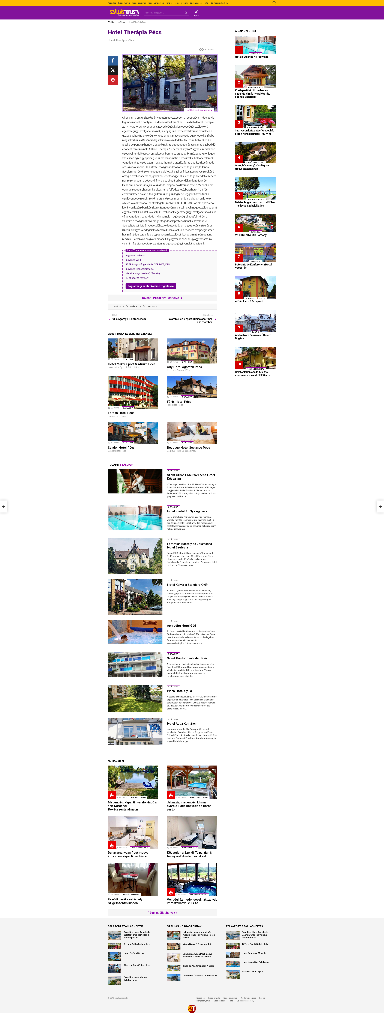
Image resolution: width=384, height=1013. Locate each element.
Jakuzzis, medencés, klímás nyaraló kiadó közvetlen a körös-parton (189, 806)
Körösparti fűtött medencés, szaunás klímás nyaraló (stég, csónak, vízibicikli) (252, 93)
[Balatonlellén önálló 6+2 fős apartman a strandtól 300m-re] (255, 358)
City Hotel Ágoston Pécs (184, 367)
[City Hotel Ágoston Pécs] (192, 350)
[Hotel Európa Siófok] (114, 956)
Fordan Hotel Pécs (121, 413)
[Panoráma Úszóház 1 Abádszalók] (173, 977)
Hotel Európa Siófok (134, 953)
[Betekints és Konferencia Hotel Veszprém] (255, 252)
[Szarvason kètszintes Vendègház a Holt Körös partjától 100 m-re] (255, 116)
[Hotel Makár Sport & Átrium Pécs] (133, 349)
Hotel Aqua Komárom (182, 723)
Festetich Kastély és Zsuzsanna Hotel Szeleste (189, 545)
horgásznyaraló (199, 797)
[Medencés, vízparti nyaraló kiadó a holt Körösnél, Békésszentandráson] (133, 782)
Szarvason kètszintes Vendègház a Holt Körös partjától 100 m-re (254, 132)
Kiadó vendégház (156, 3)
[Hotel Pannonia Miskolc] (233, 955)
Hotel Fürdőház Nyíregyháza (187, 511)
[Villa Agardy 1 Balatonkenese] (3, 506)
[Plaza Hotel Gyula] (135, 698)
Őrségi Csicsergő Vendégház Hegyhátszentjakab (252, 167)
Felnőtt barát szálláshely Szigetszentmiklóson (125, 901)
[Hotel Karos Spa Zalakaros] (233, 964)
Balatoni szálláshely (219, 3)
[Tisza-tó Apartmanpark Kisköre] (173, 968)
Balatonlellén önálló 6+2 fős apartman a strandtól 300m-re (252, 373)
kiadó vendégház (198, 895)
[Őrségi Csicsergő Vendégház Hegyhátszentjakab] (255, 152)
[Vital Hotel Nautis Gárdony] (255, 223)
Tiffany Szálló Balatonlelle (137, 944)
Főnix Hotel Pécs (179, 402)
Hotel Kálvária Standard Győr (187, 585)
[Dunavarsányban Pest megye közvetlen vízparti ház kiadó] (133, 832)
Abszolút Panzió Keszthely (137, 965)
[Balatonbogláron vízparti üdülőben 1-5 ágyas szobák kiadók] (255, 188)
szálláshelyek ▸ (162, 913)
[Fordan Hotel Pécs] (133, 392)
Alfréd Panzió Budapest (249, 301)
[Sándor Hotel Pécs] (133, 433)
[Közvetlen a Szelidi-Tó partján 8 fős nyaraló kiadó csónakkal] (192, 832)
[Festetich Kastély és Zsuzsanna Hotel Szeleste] (135, 556)
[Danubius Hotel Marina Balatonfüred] (114, 980)
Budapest (250, 298)
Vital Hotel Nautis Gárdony (250, 235)
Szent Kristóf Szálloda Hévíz (187, 658)
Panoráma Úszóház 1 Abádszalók (200, 975)
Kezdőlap (112, 3)
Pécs (134, 306)
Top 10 (196, 15)
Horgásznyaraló (181, 3)
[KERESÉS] (274, 3)
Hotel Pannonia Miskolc (254, 953)
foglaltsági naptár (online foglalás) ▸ (151, 286)
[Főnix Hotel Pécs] (192, 387)
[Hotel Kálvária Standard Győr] (135, 597)
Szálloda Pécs (149, 306)
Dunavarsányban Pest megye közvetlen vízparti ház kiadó (128, 854)
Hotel (206, 3)
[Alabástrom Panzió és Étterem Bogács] (255, 321)
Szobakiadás (196, 3)
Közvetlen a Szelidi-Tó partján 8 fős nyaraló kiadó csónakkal (189, 854)
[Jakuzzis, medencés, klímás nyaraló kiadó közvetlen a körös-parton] (192, 782)
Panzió (169, 3)
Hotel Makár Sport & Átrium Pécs (131, 364)
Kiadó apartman (139, 3)
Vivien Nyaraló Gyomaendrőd (197, 944)
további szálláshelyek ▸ (162, 298)
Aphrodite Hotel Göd (181, 625)
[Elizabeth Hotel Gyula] (233, 974)
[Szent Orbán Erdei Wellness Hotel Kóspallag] (135, 481)
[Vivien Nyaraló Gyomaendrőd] (173, 946)
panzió (262, 298)
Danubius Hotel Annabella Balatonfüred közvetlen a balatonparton (137, 935)
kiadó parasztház (255, 162)
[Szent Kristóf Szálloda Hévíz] (135, 664)
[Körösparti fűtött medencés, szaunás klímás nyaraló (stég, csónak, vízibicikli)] (255, 76)
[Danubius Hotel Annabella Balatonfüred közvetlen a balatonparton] (114, 935)
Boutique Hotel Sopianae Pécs (188, 447)
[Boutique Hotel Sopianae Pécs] (192, 433)
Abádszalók (121, 306)
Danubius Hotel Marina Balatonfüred (135, 978)
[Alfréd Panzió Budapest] (255, 287)
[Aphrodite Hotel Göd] (135, 632)
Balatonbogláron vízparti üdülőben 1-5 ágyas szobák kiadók (255, 204)
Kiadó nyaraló (124, 3)
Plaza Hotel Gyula (179, 691)
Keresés (186, 13)
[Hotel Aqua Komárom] (135, 731)
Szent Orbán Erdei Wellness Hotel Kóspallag (191, 476)
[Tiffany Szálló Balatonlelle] (114, 946)
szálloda (128, 359)
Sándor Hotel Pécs (121, 447)
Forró (112, 795)
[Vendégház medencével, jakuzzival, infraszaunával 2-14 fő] (192, 879)
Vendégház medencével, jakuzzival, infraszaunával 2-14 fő (192, 901)
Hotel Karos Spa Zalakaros (255, 962)
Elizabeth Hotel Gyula (252, 971)
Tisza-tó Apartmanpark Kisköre (198, 966)
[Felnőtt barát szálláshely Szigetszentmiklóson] (133, 879)
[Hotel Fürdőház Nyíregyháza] (135, 517)
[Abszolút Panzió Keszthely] (114, 968)
